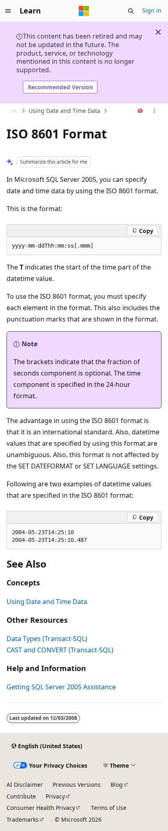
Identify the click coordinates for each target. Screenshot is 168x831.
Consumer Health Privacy (41, 808)
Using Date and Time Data (64, 110)
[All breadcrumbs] (14, 110)
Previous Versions (77, 784)
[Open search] (131, 11)
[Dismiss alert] (158, 32)
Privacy (55, 796)
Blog (117, 784)
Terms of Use (108, 808)
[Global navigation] (8, 11)
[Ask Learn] (140, 110)
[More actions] (154, 110)
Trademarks (23, 819)
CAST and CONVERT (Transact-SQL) (60, 649)
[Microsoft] (84, 11)
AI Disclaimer (25, 784)
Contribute (21, 796)
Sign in (151, 10)
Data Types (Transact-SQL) (47, 638)
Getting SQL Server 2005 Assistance (61, 686)
